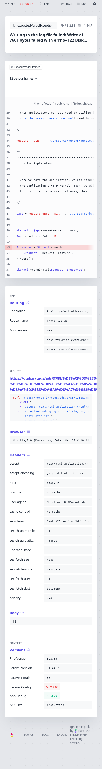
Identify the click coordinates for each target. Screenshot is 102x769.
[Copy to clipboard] (87, 311)
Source (28, 734)
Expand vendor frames (27, 67)
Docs (45, 734)
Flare (81, 731)
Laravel (62, 734)
